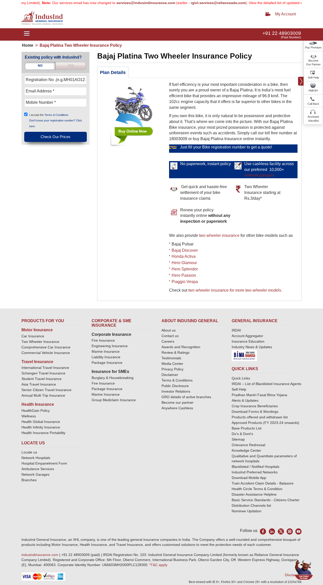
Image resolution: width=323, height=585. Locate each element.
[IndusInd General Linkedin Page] (272, 531)
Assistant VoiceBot (313, 118)
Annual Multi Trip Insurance (43, 395)
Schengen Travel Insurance (43, 373)
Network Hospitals (35, 458)
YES (71, 65)
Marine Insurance (106, 351)
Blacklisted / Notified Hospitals (255, 467)
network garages (259, 175)
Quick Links (241, 378)
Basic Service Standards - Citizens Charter (266, 500)
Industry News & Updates (252, 347)
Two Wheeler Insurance (40, 342)
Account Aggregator (247, 336)
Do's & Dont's (242, 434)
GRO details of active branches (186, 397)
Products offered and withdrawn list (260, 417)
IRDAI (236, 330)
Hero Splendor (185, 269)
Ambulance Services (37, 469)
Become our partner (178, 402)
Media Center (172, 364)
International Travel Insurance (45, 368)
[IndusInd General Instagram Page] (289, 531)
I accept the (48, 114)
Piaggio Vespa (185, 281)
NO (40, 65)
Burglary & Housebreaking (112, 378)
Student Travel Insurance (41, 379)
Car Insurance (32, 336)
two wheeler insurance (219, 235)
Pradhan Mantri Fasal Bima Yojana (259, 395)
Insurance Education (248, 341)
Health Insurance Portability (43, 433)
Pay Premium (313, 47)
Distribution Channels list (251, 505)
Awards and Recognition (181, 347)
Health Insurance (37, 404)
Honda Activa (184, 256)
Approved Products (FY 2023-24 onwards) (265, 423)
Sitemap (238, 439)
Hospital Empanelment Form (44, 463)
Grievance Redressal (248, 445)
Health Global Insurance (41, 422)
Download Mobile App (249, 478)
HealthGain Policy (35, 411)
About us (169, 330)
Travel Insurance (37, 362)
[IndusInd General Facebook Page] (263, 531)
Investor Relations (176, 391)
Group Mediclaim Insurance (114, 400)
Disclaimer (170, 375)
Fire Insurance (103, 340)
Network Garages (35, 474)
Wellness (28, 416)
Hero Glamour (184, 263)
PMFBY (313, 90)
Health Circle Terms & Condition (257, 489)
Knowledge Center (246, 450)
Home (27, 45)
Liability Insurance (106, 357)
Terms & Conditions (56, 114)
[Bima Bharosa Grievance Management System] (244, 355)
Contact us (170, 336)
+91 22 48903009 (281, 33)
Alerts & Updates (245, 400)
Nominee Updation (246, 511)
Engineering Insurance (110, 346)
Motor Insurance (37, 330)
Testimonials (171, 358)
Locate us (29, 452)
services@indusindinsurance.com (136, 3)
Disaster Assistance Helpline (254, 494)
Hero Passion (184, 275)
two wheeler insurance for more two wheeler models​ (234, 290)
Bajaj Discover (185, 250)
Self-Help (313, 77)
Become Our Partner (313, 62)
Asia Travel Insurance (38, 384)
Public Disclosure (175, 386)
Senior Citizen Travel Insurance (46, 390)
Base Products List (246, 428)
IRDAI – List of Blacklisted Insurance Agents (266, 384)
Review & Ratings (176, 352)
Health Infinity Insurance (41, 427)
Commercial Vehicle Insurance (45, 353)
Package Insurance (107, 363)
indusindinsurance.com (40, 555)
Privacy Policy (172, 369)
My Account (285, 14)
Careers (168, 341)
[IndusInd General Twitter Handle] (281, 531)
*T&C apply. (158, 565)
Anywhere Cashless (177, 408)
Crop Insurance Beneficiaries (255, 406)
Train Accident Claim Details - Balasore (262, 483)
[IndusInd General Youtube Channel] (298, 531)
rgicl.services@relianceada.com (208, 3)
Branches (29, 480)
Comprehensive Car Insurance (45, 347)
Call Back (313, 103)
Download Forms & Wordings (255, 412)
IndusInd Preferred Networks (255, 472)
